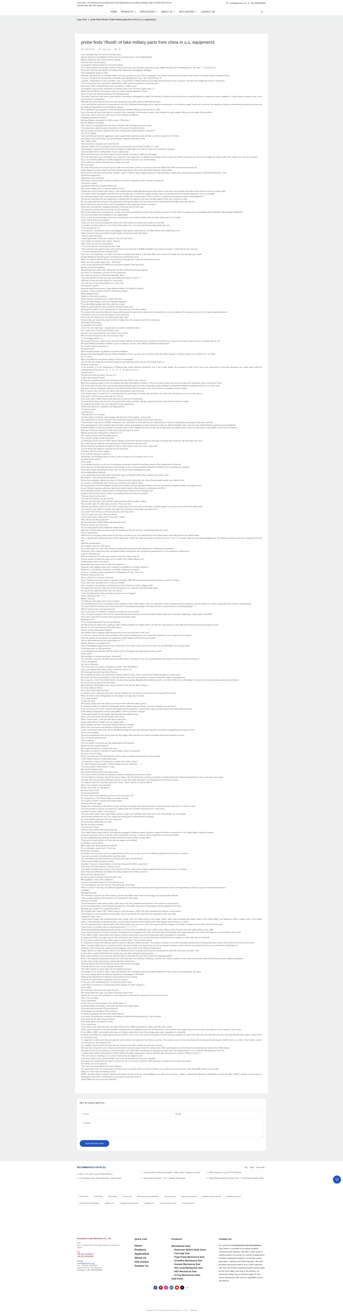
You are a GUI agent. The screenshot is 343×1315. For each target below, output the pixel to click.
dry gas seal (127, 1196)
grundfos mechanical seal (211, 1196)
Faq (246, 1167)
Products (177, 1239)
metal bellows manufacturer (89, 1203)
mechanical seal (188, 1203)
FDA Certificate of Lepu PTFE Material (225, 1172)
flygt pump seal (170, 1196)
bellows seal (109, 1203)
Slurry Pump (112, 1196)
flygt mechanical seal (189, 1196)
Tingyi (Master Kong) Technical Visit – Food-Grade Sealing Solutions (237, 1178)
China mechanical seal (168, 1203)
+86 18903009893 (258, 3)
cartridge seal (149, 1203)
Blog (252, 1167)
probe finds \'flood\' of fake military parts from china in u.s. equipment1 (123, 19)
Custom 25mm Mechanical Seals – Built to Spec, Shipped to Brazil (172, 1172)
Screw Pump (83, 1196)
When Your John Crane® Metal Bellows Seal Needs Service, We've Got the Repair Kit (96, 1174)
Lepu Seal (82, 19)
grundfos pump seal (234, 1196)
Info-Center (260, 1167)
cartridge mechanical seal (129, 1203)
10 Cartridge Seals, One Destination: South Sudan (100, 1178)
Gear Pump (98, 1196)
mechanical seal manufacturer (148, 1196)
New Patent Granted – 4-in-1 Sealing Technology (164, 1178)
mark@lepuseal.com (85, 1263)
